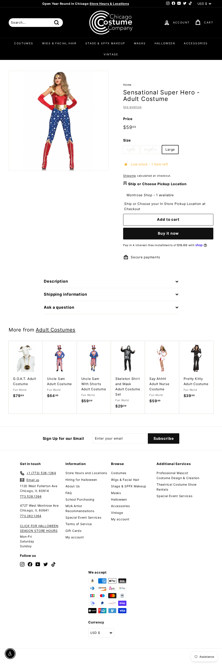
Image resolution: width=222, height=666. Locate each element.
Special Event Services (83, 517)
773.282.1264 (30, 516)
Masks (140, 43)
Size (127, 140)
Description (56, 281)
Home (127, 84)
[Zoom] (58, 121)
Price (128, 119)
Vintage (111, 54)
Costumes (23, 43)
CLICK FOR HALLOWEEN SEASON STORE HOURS (39, 528)
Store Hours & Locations (109, 3)
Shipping (129, 175)
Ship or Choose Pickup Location (157, 184)
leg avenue (132, 107)
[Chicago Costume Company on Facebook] (30, 564)
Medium (150, 149)
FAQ (68, 493)
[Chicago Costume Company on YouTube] (38, 564)
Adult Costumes (55, 330)
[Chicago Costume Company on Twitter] (45, 564)
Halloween (165, 43)
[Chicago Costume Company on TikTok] (53, 564)
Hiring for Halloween (81, 479)
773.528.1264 (31, 496)
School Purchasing (80, 499)
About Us (72, 486)
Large (170, 149)
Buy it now (168, 233)
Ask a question (59, 307)
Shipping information (65, 294)
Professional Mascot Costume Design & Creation (178, 475)
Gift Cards (73, 530)
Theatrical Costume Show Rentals (176, 487)
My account (74, 537)
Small (131, 149)
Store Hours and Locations (86, 473)
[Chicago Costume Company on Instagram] (22, 564)
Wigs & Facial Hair (59, 43)
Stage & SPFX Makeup (105, 43)
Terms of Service (78, 524)
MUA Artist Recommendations (79, 508)
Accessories (196, 43)
